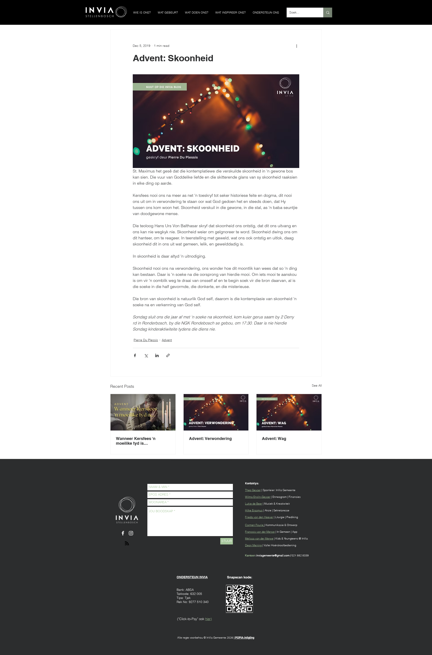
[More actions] (296, 45)
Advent (167, 340)
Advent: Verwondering (210, 438)
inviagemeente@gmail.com (273, 555)
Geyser (256, 490)
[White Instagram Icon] (131, 533)
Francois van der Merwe (260, 531)
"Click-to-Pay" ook (191, 619)
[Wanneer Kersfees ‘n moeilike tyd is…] (143, 412)
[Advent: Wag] (289, 412)
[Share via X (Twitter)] (146, 355)
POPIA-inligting (244, 637)
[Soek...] (327, 12)
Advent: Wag (274, 438)
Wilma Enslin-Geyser (257, 497)
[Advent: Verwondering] (216, 412)
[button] (142, 12)
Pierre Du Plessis (146, 340)
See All (317, 385)
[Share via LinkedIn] (157, 355)
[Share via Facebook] (135, 355)
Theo (248, 490)
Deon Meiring (253, 545)
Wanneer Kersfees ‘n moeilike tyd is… (135, 441)
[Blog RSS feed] (127, 543)
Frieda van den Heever (259, 517)
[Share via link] (168, 355)
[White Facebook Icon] (123, 533)
